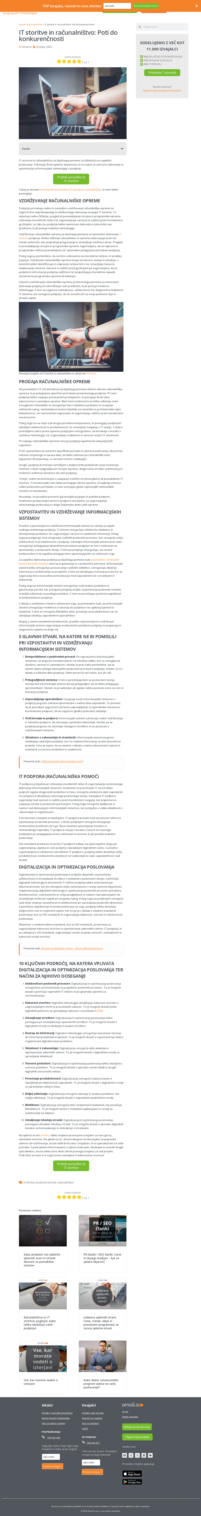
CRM (99, 1011)
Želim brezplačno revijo (145, 5)
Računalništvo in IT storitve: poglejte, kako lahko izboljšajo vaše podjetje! (40, 1322)
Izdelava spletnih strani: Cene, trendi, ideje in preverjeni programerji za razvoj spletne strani (101, 1322)
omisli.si (45, 1135)
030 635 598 (53, 1437)
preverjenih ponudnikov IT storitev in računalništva (70, 189)
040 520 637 (93, 1442)
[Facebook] (124, 1455)
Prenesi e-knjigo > (52, 1466)
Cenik (85, 1428)
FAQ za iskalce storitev (53, 1423)
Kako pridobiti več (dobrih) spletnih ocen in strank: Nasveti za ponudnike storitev (42, 1260)
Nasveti (22, 24)
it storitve (29, 1182)
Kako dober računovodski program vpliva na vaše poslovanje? (101, 1383)
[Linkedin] (143, 1455)
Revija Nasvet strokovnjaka (20, 13)
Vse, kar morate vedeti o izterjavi (41, 1382)
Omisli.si (91, 373)
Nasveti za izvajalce (92, 1418)
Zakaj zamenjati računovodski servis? (62, 761)
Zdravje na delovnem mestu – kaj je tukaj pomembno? (72, 948)
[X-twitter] (137, 1455)
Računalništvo (35, 24)
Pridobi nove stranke (93, 1412)
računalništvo (65, 1182)
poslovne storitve (46, 1182)
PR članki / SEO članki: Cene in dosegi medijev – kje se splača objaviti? (102, 1258)
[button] (122, 148)
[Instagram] (131, 1455)
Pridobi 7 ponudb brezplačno (57, 1412)
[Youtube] (150, 1455)
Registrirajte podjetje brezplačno (162, 90)
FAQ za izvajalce (90, 1423)
